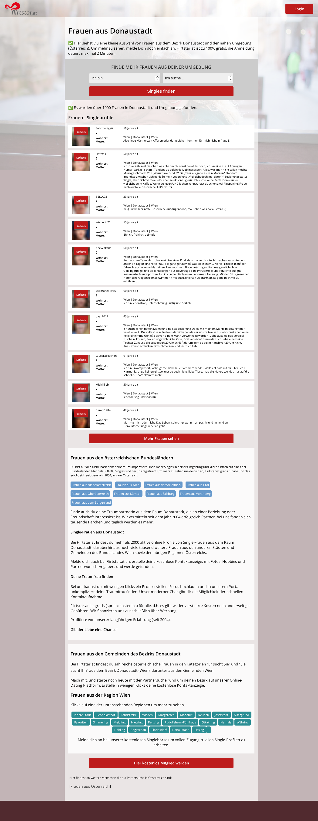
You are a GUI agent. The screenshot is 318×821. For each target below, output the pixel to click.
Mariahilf (186, 715)
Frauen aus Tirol (198, 485)
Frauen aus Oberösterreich (90, 494)
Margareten (166, 715)
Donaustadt (180, 730)
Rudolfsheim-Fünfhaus (180, 722)
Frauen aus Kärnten (127, 494)
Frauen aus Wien (127, 485)
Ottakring (208, 722)
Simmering (100, 722)
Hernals (225, 722)
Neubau (203, 715)
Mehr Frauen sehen (161, 438)
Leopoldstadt (106, 715)
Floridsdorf (159, 730)
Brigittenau (138, 730)
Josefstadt (221, 715)
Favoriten (81, 722)
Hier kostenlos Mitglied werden (161, 763)
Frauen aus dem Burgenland (91, 502)
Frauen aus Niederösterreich (91, 485)
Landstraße (129, 715)
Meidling (119, 722)
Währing (242, 722)
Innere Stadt (82, 715)
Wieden (147, 715)
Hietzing (136, 722)
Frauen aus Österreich (90, 786)
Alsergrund (241, 715)
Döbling (119, 730)
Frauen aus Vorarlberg (195, 494)
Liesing (199, 730)
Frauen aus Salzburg (161, 494)
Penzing (153, 722)
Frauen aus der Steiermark (163, 485)
